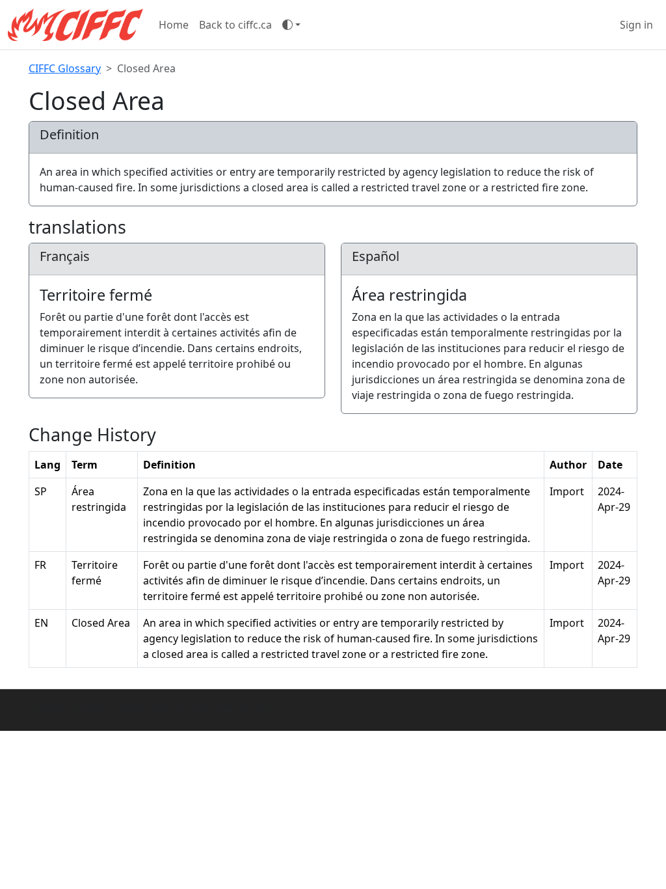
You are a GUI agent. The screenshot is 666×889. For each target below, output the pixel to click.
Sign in (636, 25)
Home (174, 25)
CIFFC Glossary (65, 68)
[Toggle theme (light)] (291, 25)
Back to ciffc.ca (235, 25)
